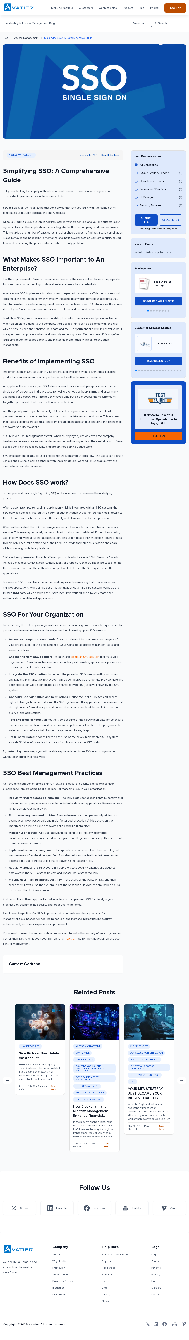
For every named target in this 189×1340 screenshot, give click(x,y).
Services (107, 1274)
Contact (156, 1294)
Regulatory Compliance (89, 1093)
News (105, 1301)
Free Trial (175, 8)
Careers (156, 1288)
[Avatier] (18, 7)
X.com (24, 1208)
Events (155, 1281)
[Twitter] (147, 1324)
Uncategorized (30, 1046)
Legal (154, 1254)
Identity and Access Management (87, 1078)
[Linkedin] (156, 1324)
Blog (141, 7)
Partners (107, 1281)
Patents (156, 1268)
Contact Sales (108, 7)
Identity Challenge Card (145, 1075)
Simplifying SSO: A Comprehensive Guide (68, 38)
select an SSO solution (85, 656)
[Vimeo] (184, 1324)
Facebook (99, 1208)
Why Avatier (60, 1261)
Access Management (26, 38)
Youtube (136, 1208)
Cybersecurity (84, 1060)
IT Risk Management (87, 1086)
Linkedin (61, 1208)
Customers (86, 7)
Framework (59, 1268)
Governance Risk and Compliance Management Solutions (90, 1068)
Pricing (154, 7)
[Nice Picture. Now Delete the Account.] (40, 1022)
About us (58, 1254)
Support (128, 7)
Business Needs (62, 1281)
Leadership (59, 1294)
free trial (70, 938)
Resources (108, 1268)
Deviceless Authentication (146, 1053)
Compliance (82, 1053)
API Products (60, 1274)
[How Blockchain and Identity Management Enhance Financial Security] (94, 1022)
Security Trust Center (115, 1254)
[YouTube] (174, 1324)
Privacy (155, 1274)
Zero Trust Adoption (88, 1099)
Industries (58, 1288)
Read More (53, 1088)
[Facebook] (164, 1324)
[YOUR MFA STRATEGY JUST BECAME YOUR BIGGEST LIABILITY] (149, 1022)
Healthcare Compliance (144, 1060)
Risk (132, 1082)
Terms (155, 1261)
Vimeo (174, 1208)
